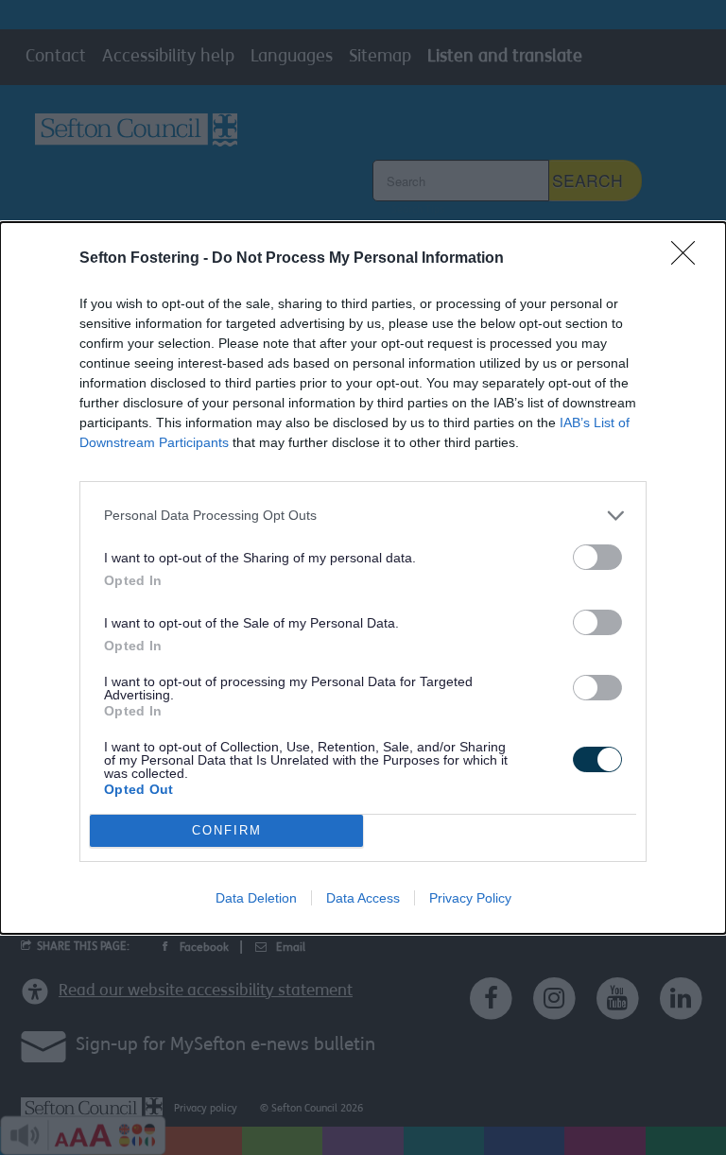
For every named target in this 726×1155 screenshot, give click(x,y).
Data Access (363, 897)
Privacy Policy (470, 897)
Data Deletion (256, 897)
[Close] (689, 259)
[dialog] (363, 578)
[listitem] (363, 516)
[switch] (597, 557)
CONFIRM (227, 830)
